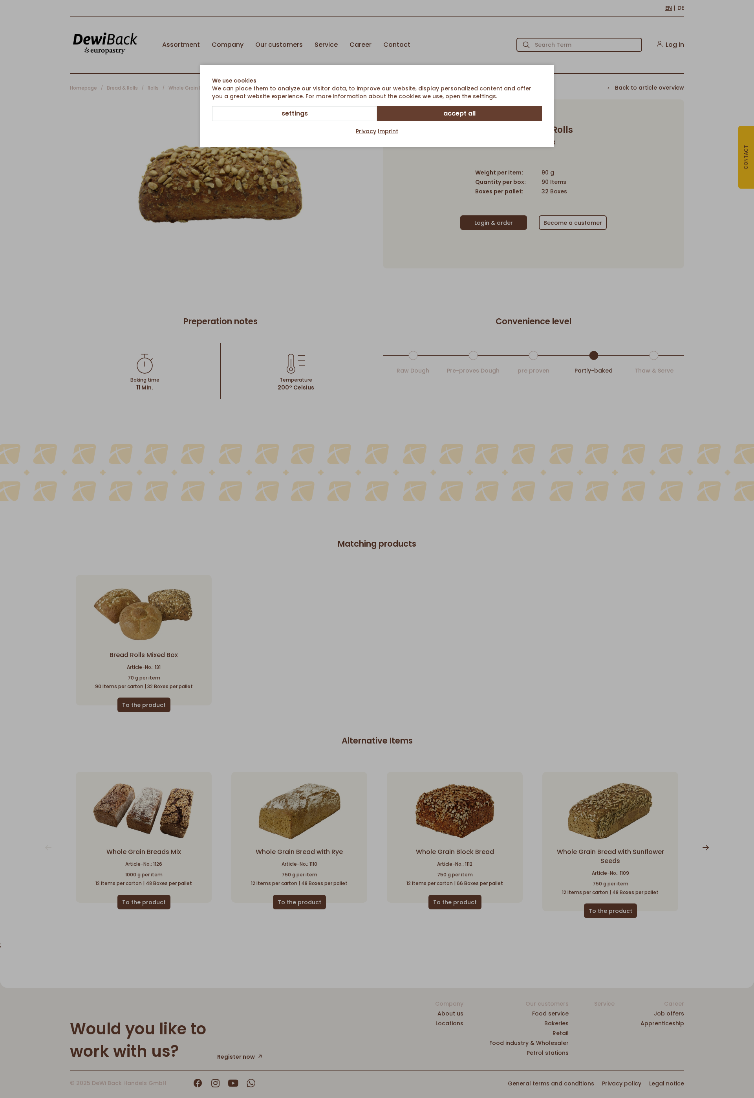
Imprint (388, 131)
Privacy (366, 131)
